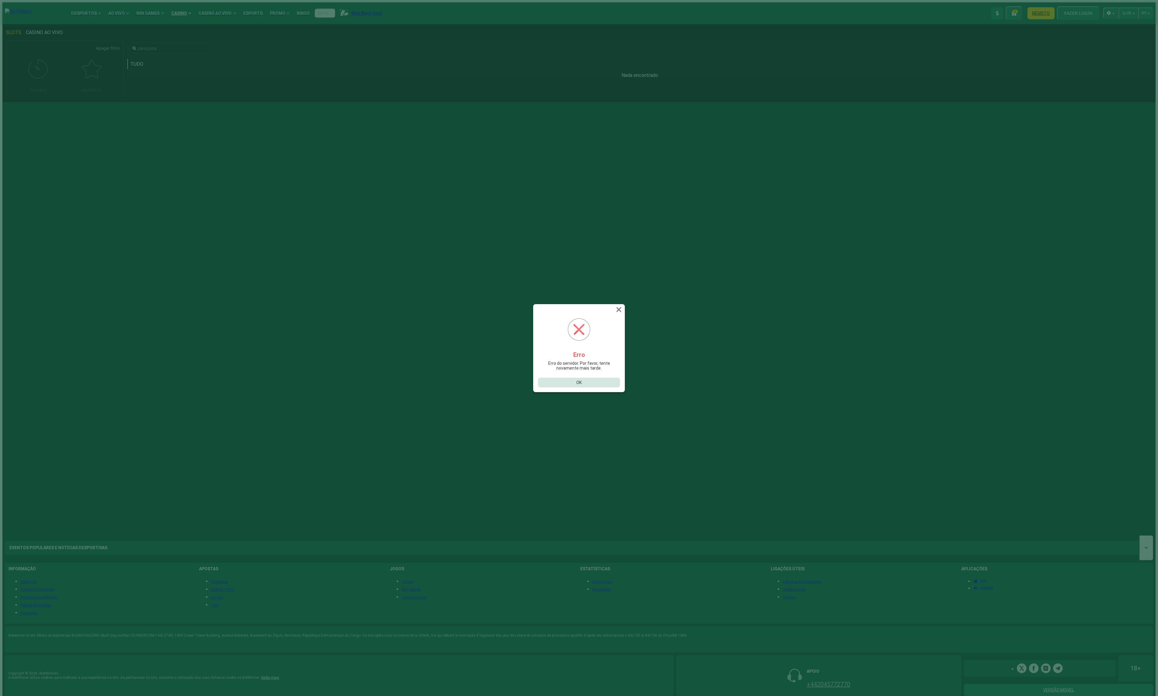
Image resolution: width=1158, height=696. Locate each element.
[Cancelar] (619, 309)
